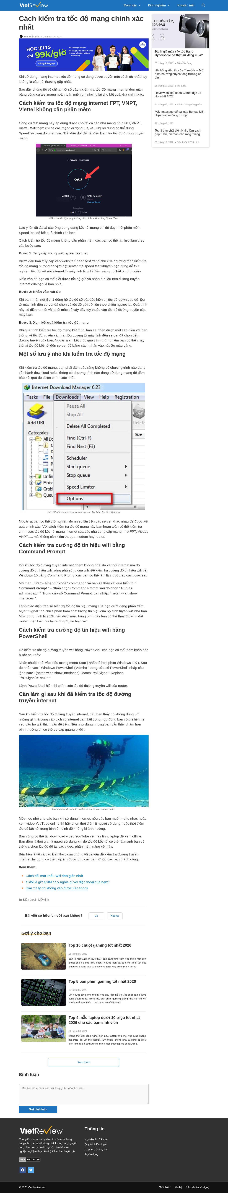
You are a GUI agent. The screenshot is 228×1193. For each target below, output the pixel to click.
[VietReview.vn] (33, 5)
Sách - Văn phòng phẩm (189, 104)
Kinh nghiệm (157, 5)
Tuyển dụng (91, 1154)
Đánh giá (130, 5)
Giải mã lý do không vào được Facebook (57, 888)
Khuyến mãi (185, 5)
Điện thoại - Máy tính (36, 899)
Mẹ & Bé (181, 85)
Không (115, 915)
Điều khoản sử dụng (197, 1187)
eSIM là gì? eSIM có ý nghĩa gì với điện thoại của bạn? (67, 882)
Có (96, 915)
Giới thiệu (164, 1187)
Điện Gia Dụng (184, 63)
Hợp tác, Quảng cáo (96, 1149)
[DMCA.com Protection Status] (29, 1160)
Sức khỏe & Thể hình (188, 142)
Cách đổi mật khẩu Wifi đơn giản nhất (54, 876)
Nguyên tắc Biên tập (96, 1139)
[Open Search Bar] (203, 5)
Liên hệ (178, 1187)
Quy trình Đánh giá (96, 1144)
